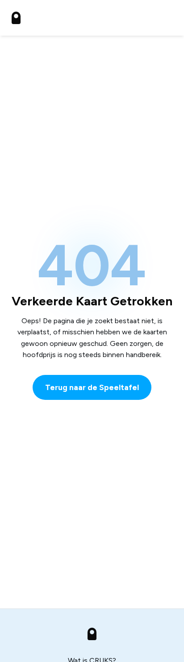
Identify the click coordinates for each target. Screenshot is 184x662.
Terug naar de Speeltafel (92, 387)
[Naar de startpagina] (16, 18)
